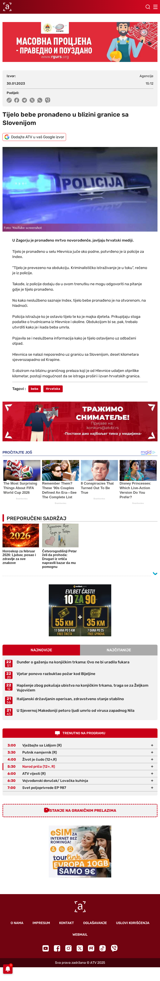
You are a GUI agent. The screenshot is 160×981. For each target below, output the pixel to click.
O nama (17, 923)
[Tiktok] (102, 948)
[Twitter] (80, 948)
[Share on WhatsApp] (39, 100)
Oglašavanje (95, 923)
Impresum (41, 923)
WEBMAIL (80, 935)
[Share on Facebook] (16, 100)
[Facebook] (57, 948)
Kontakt (66, 923)
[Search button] (147, 6)
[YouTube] (45, 948)
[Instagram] (68, 948)
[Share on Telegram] (24, 100)
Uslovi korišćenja (132, 923)
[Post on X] (32, 100)
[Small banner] (80, 610)
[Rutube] (91, 948)
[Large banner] (80, 42)
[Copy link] (9, 100)
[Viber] (114, 948)
